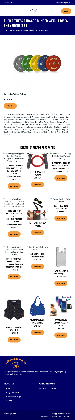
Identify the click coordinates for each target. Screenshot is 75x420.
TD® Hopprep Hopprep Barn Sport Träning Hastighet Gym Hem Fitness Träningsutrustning (14, 170)
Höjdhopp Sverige (14, 397)
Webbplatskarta (64, 416)
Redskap (23, 94)
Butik (66, 11)
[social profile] (11, 3)
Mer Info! (10, 106)
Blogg (10, 401)
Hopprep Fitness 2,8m (37, 223)
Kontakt (61, 414)
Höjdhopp (11, 388)
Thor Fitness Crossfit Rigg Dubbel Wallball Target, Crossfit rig (61, 166)
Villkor (68, 414)
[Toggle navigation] (6, 11)
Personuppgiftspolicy (49, 416)
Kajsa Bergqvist (13, 393)
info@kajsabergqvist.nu (63, 3)
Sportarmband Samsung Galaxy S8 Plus (61, 323)
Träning (16, 94)
